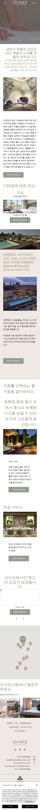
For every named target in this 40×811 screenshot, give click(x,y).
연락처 (10, 723)
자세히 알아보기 (20, 220)
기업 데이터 (14, 727)
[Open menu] (4, 3)
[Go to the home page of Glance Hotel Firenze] (20, 3)
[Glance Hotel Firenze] (20, 743)
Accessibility (20, 731)
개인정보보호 (25, 723)
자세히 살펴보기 (13, 175)
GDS (16, 723)
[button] (17, 619)
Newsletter (26, 727)
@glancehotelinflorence (9, 694)
